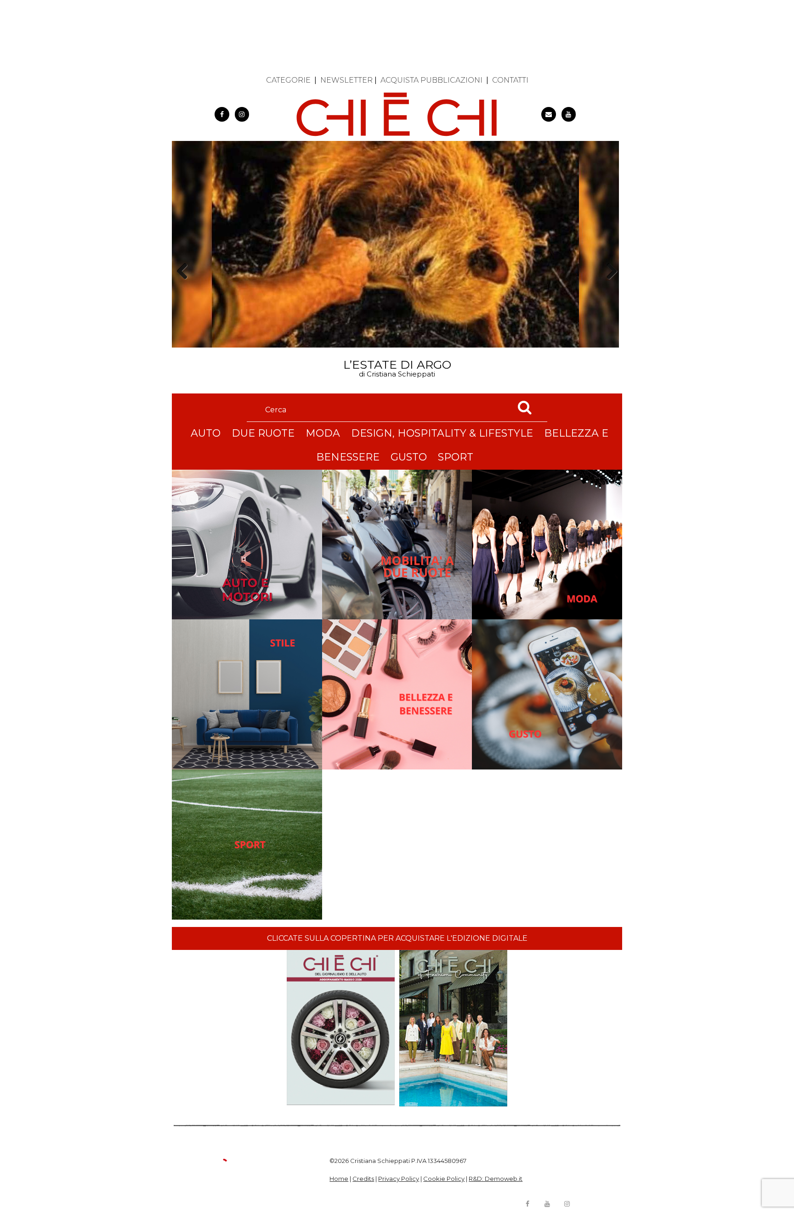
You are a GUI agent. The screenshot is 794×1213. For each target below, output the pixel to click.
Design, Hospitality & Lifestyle (442, 433)
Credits (363, 1178)
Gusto (409, 457)
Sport (455, 457)
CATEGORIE (288, 80)
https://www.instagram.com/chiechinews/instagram (242, 114)
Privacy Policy (398, 1178)
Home (338, 1178)
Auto (206, 433)
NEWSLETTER (346, 80)
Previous (185, 287)
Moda (323, 433)
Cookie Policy (444, 1178)
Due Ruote (263, 433)
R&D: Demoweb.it (495, 1178)
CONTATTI (510, 80)
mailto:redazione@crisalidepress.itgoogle (548, 114)
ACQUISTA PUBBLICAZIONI (431, 80)
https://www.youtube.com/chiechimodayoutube (568, 114)
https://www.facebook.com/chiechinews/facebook (222, 114)
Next (609, 287)
